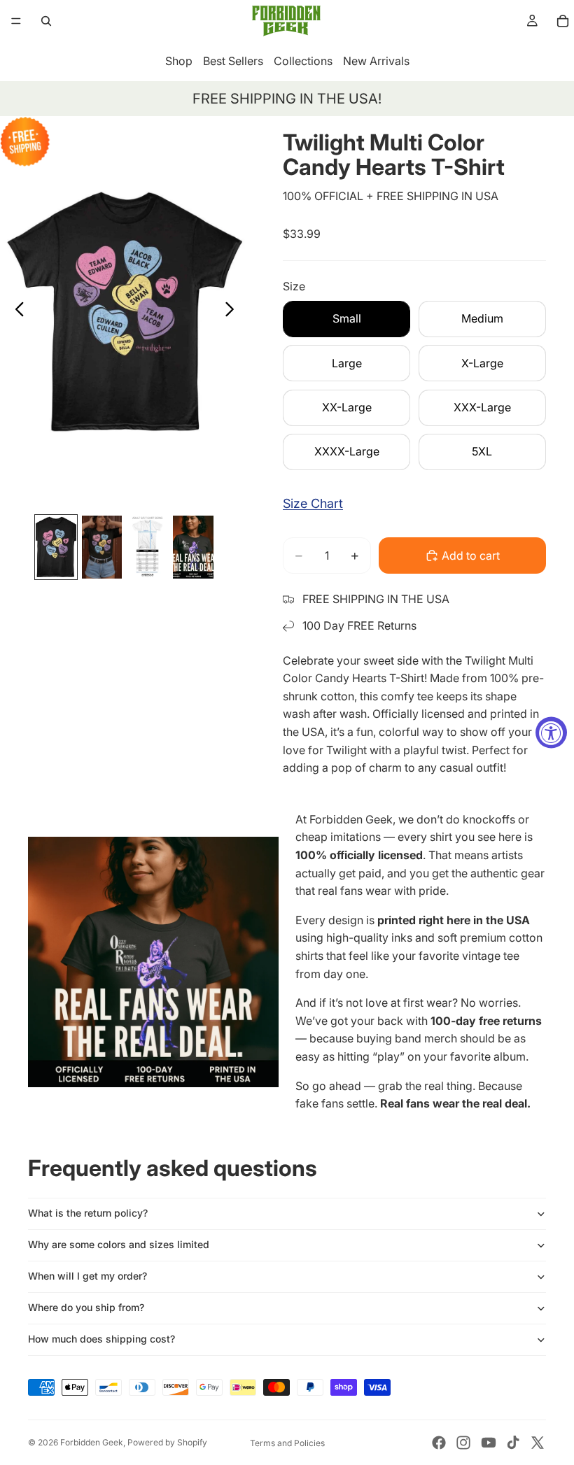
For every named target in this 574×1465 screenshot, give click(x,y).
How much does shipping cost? (101, 1339)
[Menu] (16, 21)
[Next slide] (233, 312)
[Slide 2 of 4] (102, 547)
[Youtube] (488, 1442)
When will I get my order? (87, 1276)
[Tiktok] (513, 1442)
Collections (303, 61)
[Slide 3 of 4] (147, 547)
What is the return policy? (88, 1213)
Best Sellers (233, 61)
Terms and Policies (287, 1443)
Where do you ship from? (86, 1307)
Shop (178, 61)
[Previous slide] (15, 312)
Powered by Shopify (167, 1442)
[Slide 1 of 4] (56, 547)
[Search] (46, 21)
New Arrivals (376, 61)
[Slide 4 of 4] (193, 547)
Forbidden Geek (91, 1442)
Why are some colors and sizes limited (118, 1244)
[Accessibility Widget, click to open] (551, 733)
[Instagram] (463, 1442)
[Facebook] (438, 1442)
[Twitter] (537, 1442)
